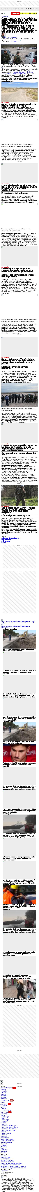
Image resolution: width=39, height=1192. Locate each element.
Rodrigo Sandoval (10, 37)
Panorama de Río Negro (9, 1127)
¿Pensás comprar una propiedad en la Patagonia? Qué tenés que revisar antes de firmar (19, 858)
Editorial (4, 1124)
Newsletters (6, 1100)
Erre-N (3, 1109)
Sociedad (3, 1114)
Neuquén (16, 9)
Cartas (3, 1132)
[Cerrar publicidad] (1, 1081)
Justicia (3, 1092)
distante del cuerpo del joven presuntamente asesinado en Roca (17, 72)
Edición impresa (6, 1142)
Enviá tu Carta (6, 1133)
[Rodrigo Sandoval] (3, 33)
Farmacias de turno (7, 1162)
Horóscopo (5, 1117)
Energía (3, 1094)
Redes (2, 1102)
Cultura (2, 1107)
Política (3, 1089)
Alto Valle (3, 1147)
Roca (22, 9)
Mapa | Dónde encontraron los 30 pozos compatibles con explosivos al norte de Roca (19, 106)
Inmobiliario (4, 1138)
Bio (2, 1118)
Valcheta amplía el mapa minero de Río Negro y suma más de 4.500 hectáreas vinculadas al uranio (19, 906)
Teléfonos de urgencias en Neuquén (13, 1168)
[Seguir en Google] (2, 67)
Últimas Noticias (8, 1088)
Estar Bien (5, 1112)
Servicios (3, 1098)
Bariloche (29, 9)
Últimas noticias (6, 9)
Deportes (3, 1106)
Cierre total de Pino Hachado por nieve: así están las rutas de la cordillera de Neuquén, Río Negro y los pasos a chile (19, 695)
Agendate (5, 1104)
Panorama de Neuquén (9, 1126)
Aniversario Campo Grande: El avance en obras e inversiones (18, 650)
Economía (3, 1095)
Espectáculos (6, 1110)
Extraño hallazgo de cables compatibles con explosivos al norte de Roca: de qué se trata (17, 270)
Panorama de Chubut (8, 1129)
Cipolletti (3, 1151)
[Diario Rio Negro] (2, 1177)
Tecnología (5, 1120)
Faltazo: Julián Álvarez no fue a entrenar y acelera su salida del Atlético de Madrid (19, 672)
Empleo (3, 1156)
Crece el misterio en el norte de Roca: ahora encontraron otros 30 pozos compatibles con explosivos (19, 187)
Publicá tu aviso (5, 1157)
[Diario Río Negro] (4, 13)
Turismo (3, 1097)
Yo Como (4, 1121)
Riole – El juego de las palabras (11, 1163)
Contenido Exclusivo (7, 1139)
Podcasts (3, 1136)
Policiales (4, 17)
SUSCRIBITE (28, 13)
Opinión (3, 1123)
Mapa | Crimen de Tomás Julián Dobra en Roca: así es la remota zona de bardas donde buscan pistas (18, 361)
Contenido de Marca (7, 1141)
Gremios (4, 1091)
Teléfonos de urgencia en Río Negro (13, 1166)
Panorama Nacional (8, 1130)
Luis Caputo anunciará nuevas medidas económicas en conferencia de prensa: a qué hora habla (19, 718)
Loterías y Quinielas (7, 1160)
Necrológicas (5, 1159)
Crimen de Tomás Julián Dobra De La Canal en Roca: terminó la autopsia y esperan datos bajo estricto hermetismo (19, 447)
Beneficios (4, 1171)
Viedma (3, 1153)
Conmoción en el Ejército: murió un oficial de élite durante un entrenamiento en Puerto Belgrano (18, 510)
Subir (4, 1176)
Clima (3, 1115)
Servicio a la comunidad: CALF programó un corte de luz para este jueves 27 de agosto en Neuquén (17, 976)
